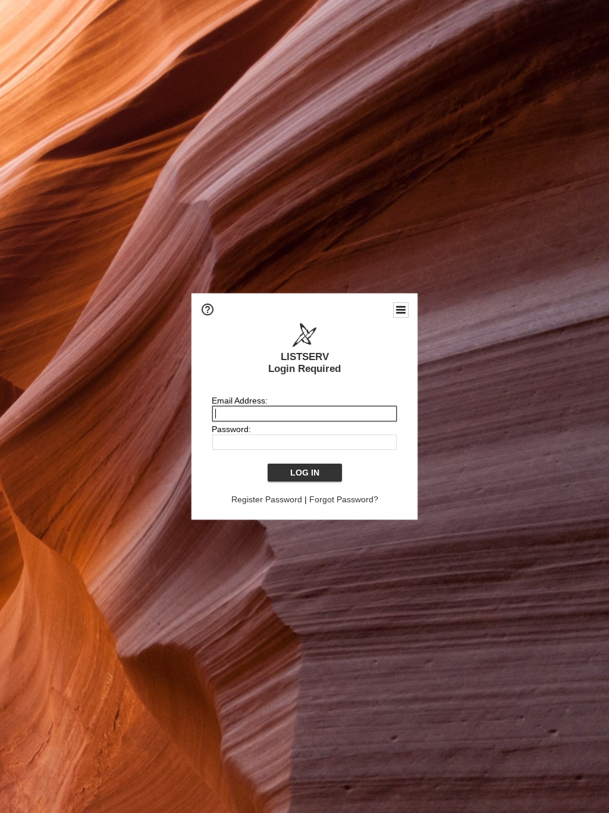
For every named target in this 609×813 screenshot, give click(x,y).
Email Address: (240, 400)
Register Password (266, 499)
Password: (231, 429)
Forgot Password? (343, 499)
